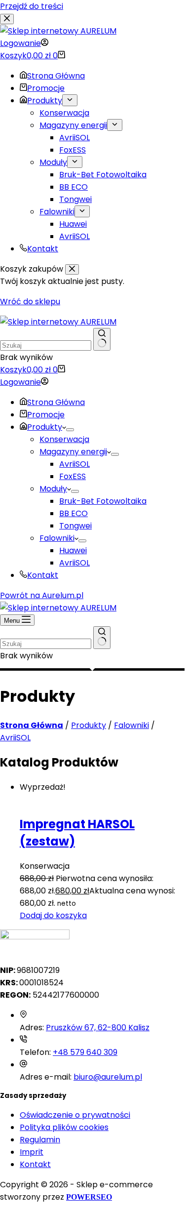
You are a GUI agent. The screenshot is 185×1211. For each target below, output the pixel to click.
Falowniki (56, 538)
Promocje (46, 414)
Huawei (73, 550)
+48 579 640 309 (85, 1052)
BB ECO (73, 513)
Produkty (44, 427)
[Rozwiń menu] (70, 429)
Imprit (31, 1152)
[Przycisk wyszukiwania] (102, 339)
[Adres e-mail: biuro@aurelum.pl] (23, 1064)
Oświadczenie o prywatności (75, 1115)
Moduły (53, 488)
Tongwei (75, 525)
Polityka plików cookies (64, 1127)
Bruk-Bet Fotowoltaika (103, 501)
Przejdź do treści (31, 6)
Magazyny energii (73, 451)
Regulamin (40, 1139)
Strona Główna (56, 402)
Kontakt (42, 575)
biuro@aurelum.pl (108, 1077)
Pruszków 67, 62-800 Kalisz (97, 1027)
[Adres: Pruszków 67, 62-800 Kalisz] (23, 1015)
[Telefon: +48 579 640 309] (23, 1040)
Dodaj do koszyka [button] (53, 915)
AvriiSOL (74, 464)
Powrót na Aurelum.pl (41, 595)
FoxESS (72, 476)
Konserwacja (64, 439)
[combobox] (45, 345)
